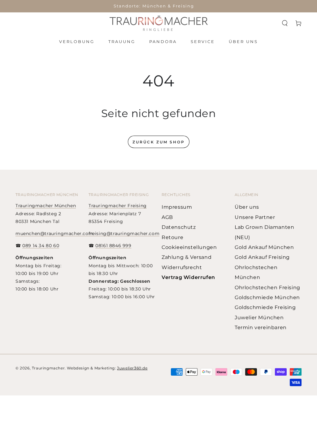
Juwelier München (259, 318)
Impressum (177, 207)
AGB (167, 217)
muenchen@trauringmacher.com (54, 233)
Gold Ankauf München (264, 247)
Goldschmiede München (267, 297)
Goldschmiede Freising (265, 307)
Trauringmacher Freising (118, 205)
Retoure (172, 237)
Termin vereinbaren (261, 327)
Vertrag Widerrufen (188, 277)
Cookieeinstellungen (189, 247)
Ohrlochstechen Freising (267, 287)
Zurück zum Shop (158, 142)
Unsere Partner (255, 217)
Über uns (247, 207)
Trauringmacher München (45, 205)
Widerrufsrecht (182, 267)
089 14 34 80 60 (40, 245)
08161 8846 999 (113, 245)
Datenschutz (179, 227)
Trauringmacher (48, 368)
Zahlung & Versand (186, 257)
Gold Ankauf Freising (262, 257)
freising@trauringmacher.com (124, 233)
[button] (285, 23)
